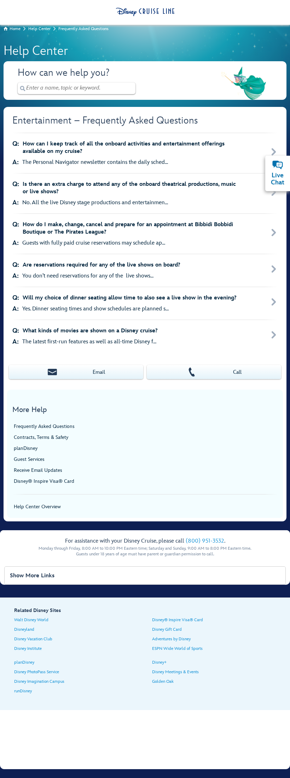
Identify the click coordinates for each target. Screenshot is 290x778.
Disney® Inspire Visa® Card (44, 481)
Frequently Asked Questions (83, 29)
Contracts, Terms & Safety (41, 437)
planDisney (25, 448)
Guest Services (29, 459)
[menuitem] (277, 165)
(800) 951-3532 (205, 541)
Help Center (39, 29)
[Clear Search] (130, 88)
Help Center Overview (37, 507)
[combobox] (76, 88)
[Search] (22, 88)
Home (15, 29)
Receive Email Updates (38, 470)
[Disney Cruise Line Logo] (145, 12)
